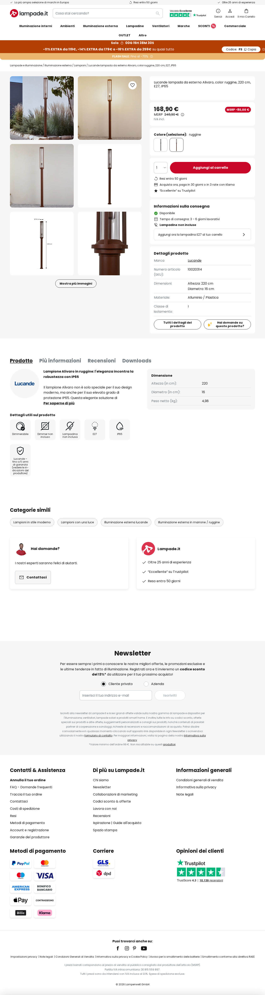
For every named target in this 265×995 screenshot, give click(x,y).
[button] (42, 176)
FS (241, 49)
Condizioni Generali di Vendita (74, 956)
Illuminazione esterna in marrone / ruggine (189, 522)
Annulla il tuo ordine (28, 780)
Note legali (184, 794)
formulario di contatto (98, 735)
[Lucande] (24, 383)
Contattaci (19, 801)
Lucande (194, 260)
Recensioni (102, 360)
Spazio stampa (105, 830)
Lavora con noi (105, 808)
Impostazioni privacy (24, 956)
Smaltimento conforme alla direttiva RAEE (228, 956)
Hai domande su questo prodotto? (230, 324)
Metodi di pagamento (27, 822)
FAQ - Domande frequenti (31, 787)
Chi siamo (101, 780)
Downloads (136, 360)
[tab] (21, 361)
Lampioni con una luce (77, 522)
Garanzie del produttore (29, 837)
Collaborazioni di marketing (115, 794)
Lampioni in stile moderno (32, 522)
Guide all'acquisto (127, 822)
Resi (13, 815)
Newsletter (102, 787)
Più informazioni (60, 360)
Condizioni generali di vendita (199, 780)
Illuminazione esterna (58, 65)
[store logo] (29, 13)
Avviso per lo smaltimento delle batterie (175, 956)
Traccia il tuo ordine (26, 794)
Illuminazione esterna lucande (126, 522)
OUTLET (124, 35)
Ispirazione (101, 822)
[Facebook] (120, 948)
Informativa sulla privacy (196, 787)
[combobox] (108, 13)
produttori (169, 744)
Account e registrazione (29, 830)
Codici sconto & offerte (112, 801)
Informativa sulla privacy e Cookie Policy (122, 956)
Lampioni (80, 65)
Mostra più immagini (76, 283)
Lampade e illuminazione (26, 65)
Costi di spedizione (25, 808)
